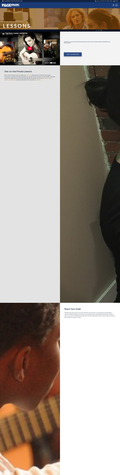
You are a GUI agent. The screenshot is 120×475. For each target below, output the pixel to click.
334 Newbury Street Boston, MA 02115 (13, 1)
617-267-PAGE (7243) (107, 1)
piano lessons (46, 78)
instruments (37, 79)
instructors (29, 75)
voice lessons (12, 79)
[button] (113, 5)
